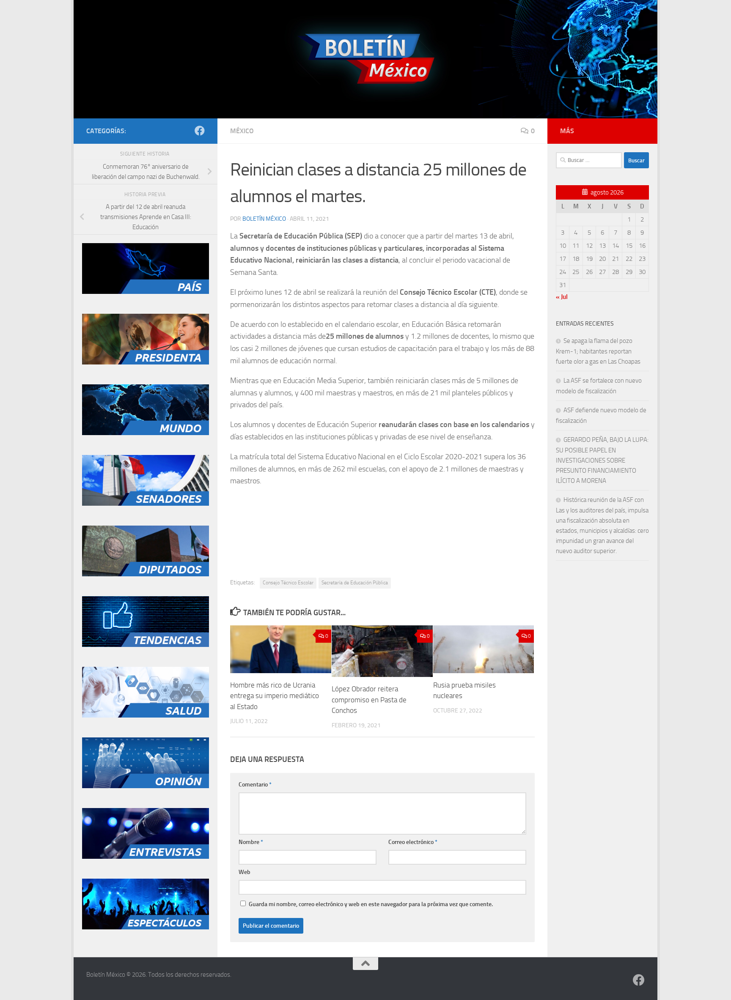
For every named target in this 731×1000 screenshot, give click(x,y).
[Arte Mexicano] (145, 645)
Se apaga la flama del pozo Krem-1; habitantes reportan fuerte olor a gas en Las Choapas (598, 351)
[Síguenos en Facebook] (200, 131)
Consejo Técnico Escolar (288, 583)
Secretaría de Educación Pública (355, 583)
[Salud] (145, 715)
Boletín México (264, 218)
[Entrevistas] (145, 856)
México (242, 131)
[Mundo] (145, 433)
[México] (145, 292)
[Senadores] (145, 503)
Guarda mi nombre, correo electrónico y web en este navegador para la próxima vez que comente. (371, 904)
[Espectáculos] (145, 927)
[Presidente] (145, 362)
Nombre (251, 842)
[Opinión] (145, 786)
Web (244, 872)
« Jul (562, 297)
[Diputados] (145, 574)
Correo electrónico (412, 842)
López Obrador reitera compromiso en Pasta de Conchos (369, 700)
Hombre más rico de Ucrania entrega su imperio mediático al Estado (274, 696)
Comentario (255, 784)
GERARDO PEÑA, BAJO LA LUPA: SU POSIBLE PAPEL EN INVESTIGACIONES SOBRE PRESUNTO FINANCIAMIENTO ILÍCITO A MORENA (602, 460)
